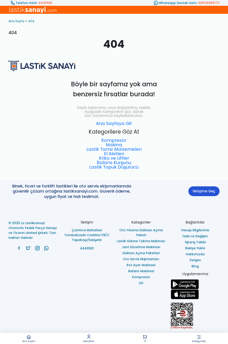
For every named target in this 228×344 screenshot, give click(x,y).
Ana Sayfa (28, 340)
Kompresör (113, 140)
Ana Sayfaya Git (114, 123)
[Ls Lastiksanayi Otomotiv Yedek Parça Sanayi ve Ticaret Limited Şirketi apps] (195, 294)
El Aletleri (114, 154)
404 (31, 21)
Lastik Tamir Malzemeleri (114, 149)
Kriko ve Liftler (114, 158)
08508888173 (209, 3)
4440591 (45, 3)
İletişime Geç (204, 191)
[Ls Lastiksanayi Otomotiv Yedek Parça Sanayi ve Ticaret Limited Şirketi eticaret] (195, 316)
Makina (114, 145)
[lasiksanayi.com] (19, 248)
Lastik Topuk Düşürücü (113, 167)
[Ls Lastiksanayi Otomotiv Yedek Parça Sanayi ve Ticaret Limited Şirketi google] (195, 284)
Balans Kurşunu (114, 162)
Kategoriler (199, 340)
